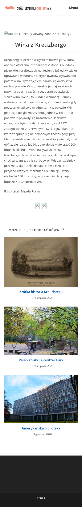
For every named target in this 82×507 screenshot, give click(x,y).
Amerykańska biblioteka (41, 428)
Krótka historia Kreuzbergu (41, 292)
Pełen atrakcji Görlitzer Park (41, 360)
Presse (41, 497)
